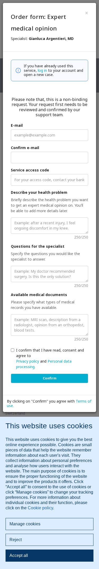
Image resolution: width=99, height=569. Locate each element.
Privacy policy (27, 361)
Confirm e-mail (25, 147)
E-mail (17, 125)
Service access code (30, 169)
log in (42, 70)
